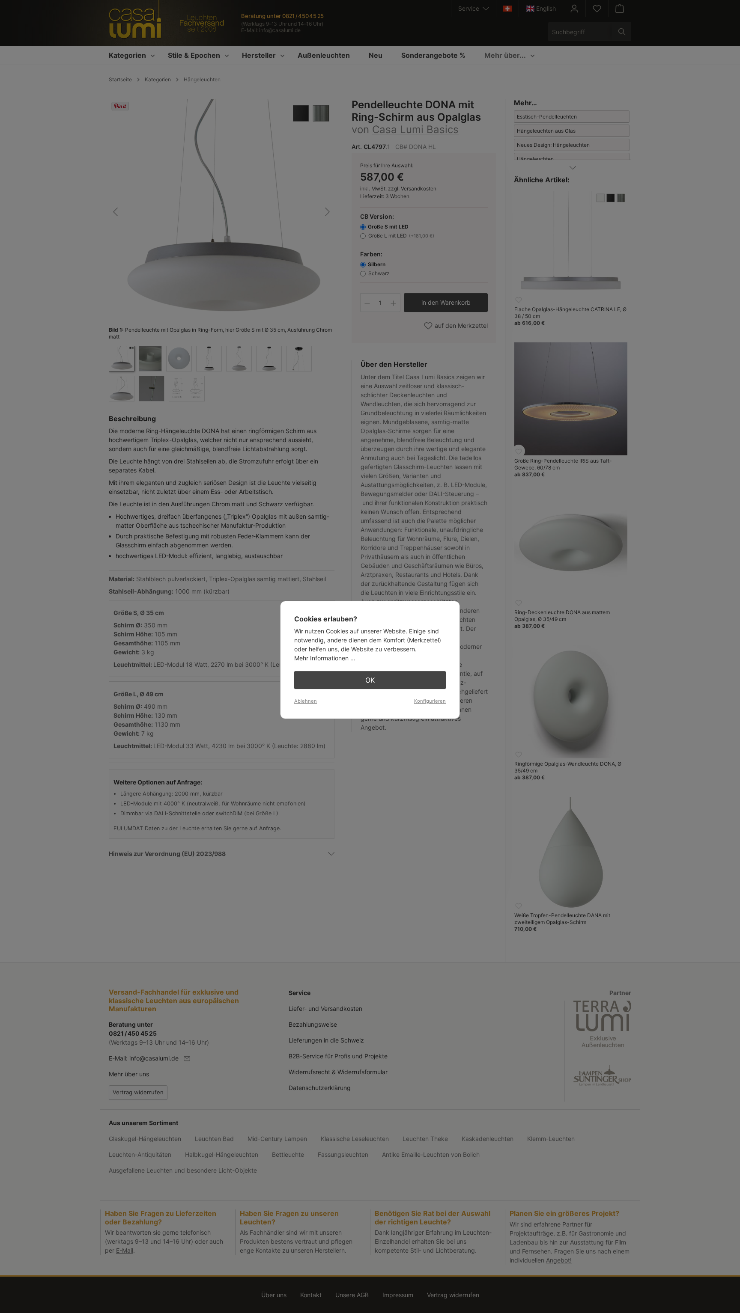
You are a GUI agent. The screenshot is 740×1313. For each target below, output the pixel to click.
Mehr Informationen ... (324, 658)
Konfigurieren (430, 701)
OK (370, 680)
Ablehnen (305, 701)
